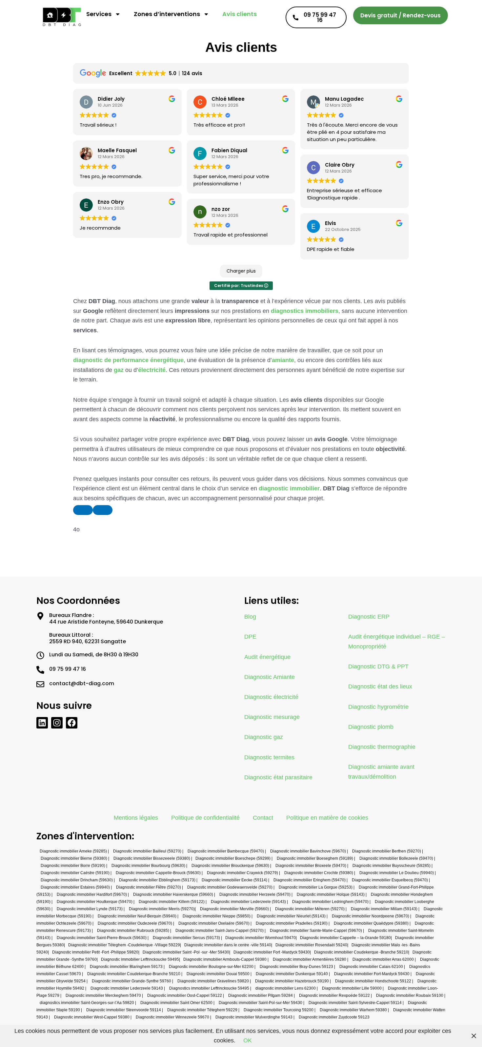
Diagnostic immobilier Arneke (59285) (73, 851)
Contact (263, 817)
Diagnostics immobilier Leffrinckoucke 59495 (209, 988)
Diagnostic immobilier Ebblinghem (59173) (157, 880)
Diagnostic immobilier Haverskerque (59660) (173, 894)
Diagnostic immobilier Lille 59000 (352, 988)
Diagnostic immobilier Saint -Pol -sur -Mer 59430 (186, 952)
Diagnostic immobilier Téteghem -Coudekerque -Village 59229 (124, 945)
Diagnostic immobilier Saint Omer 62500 (176, 1002)
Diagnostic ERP (369, 616)
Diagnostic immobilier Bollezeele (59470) (396, 858)
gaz (119, 370)
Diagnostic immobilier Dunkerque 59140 (292, 974)
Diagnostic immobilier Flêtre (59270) (148, 887)
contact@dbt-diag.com (81, 683)
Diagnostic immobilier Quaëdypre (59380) (371, 923)
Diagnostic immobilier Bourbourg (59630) (148, 865)
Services (98, 14)
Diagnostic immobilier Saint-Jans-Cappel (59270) (219, 930)
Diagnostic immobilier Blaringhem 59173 (126, 966)
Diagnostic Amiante (269, 677)
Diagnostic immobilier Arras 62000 (383, 959)
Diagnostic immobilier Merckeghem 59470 (103, 995)
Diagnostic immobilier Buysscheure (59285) (391, 865)
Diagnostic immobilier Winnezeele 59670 (172, 1017)
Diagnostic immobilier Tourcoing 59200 (278, 1010)
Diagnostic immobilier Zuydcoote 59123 (334, 1017)
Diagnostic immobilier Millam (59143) (384, 909)
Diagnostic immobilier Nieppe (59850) (217, 916)
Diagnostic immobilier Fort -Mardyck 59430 (271, 952)
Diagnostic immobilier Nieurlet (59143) (291, 916)
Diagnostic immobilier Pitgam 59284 (260, 995)
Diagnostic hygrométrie (378, 707)
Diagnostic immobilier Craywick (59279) (242, 873)
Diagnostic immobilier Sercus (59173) (186, 937)
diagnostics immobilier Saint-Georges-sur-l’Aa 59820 (87, 1002)
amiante (283, 360)
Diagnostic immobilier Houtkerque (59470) (94, 901)
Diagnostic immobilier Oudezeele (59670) (135, 923)
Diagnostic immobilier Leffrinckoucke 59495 (140, 959)
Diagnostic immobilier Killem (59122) (172, 901)
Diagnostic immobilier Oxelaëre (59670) (214, 923)
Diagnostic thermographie (381, 747)
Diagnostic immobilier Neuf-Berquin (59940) (137, 916)
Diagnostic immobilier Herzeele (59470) (255, 894)
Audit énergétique (267, 657)
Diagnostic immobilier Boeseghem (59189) (315, 858)
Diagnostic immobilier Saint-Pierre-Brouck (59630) (102, 937)
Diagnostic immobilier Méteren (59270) (310, 909)
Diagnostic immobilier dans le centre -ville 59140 (227, 945)
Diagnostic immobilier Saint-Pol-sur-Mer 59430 (260, 1002)
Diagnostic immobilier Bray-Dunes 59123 (296, 966)
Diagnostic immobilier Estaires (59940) (75, 887)
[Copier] (102, 510)
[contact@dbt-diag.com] (40, 684)
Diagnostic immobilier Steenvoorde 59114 (123, 1010)
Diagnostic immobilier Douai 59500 (218, 974)
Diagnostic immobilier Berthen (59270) (386, 851)
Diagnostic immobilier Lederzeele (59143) (248, 901)
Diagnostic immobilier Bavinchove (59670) (308, 851)
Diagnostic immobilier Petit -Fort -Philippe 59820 (95, 952)
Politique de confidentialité (205, 817)
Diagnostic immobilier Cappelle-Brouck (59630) (158, 873)
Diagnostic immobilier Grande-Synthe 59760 (131, 981)
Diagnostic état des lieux (380, 686)
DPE (250, 636)
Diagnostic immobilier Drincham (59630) (77, 880)
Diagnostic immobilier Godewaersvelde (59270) (229, 887)
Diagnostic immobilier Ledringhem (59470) (330, 901)
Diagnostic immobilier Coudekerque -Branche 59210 (361, 952)
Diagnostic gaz (263, 737)
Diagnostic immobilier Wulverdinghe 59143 (253, 1017)
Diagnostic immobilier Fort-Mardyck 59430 (372, 974)
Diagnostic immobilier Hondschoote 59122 (373, 981)
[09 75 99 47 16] (40, 670)
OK (247, 1040)
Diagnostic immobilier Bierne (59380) (74, 858)
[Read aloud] (83, 510)
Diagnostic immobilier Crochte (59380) (318, 873)
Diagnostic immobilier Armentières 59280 (309, 959)
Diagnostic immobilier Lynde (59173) (90, 909)
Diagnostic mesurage (272, 717)
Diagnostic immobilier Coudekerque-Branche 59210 (133, 974)
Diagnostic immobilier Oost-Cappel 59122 (184, 995)
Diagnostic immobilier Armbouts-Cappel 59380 (225, 959)
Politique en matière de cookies (327, 817)
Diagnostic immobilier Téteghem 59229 (202, 1010)
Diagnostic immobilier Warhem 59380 (353, 1010)
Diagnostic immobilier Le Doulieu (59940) (396, 873)
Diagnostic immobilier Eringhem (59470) (309, 880)
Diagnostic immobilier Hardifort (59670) (92, 894)
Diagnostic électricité (271, 697)
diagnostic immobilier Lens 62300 (285, 988)
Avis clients (239, 14)
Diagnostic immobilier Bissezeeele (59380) (151, 858)
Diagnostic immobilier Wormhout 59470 (260, 937)
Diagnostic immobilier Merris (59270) (162, 909)
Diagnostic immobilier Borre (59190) (73, 865)
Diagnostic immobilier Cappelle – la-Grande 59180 (345, 937)
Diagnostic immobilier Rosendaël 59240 (311, 945)
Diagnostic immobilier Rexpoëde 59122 (334, 995)
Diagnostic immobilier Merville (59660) (234, 909)
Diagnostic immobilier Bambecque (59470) (226, 851)
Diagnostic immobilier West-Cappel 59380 (92, 1017)
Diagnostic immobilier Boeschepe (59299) (233, 858)
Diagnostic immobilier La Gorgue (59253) (315, 887)
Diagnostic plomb (370, 727)
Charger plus (241, 271)
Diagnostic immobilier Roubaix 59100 (409, 995)
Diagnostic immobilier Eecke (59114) (234, 880)
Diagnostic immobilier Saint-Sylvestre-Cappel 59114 (355, 1002)
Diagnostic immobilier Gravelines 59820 (213, 981)
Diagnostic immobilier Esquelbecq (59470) (390, 880)
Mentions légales (136, 817)
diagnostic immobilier (289, 488)
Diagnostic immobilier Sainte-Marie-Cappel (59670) (316, 930)
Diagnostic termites (269, 757)
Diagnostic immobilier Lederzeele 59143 (126, 988)
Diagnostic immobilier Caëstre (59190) (75, 873)
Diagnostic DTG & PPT (378, 666)
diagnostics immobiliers (304, 311)
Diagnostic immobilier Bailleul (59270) (147, 851)
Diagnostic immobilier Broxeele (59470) (310, 865)
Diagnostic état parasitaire (278, 777)
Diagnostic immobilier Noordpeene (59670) (370, 916)
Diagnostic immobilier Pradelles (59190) (292, 923)
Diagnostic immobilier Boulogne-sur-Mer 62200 (211, 966)
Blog (250, 616)
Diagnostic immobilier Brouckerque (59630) (230, 865)
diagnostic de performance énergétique (128, 360)
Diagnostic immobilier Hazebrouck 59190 (292, 981)
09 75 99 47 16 (67, 669)
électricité (152, 370)
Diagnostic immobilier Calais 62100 (371, 966)
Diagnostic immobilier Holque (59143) (331, 894)
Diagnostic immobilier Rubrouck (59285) (133, 930)
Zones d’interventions (167, 14)
